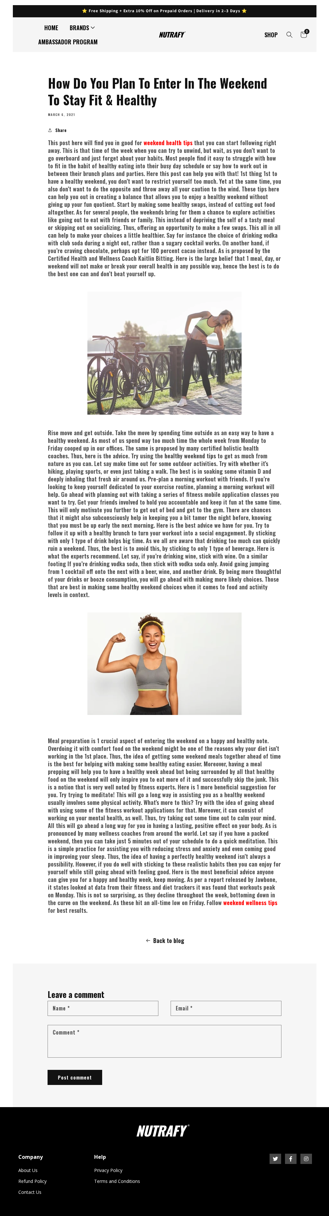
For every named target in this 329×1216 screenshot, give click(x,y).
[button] (81, 28)
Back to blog (168, 940)
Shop (271, 35)
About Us (28, 1170)
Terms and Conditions (117, 1181)
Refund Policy (32, 1181)
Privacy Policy (108, 1170)
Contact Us (29, 1192)
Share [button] (61, 130)
